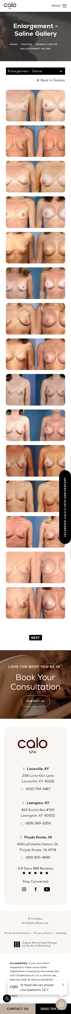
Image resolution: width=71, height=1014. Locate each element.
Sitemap (61, 933)
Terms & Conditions (17, 933)
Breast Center (46, 44)
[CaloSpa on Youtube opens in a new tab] (47, 889)
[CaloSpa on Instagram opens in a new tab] (24, 889)
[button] (7, 998)
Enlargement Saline (36, 48)
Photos (26, 44)
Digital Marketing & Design (39, 944)
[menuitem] (24, 889)
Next (35, 638)
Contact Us (35, 701)
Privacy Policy (43, 933)
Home (13, 44)
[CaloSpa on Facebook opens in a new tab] (35, 889)
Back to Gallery (52, 80)
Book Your (35, 678)
